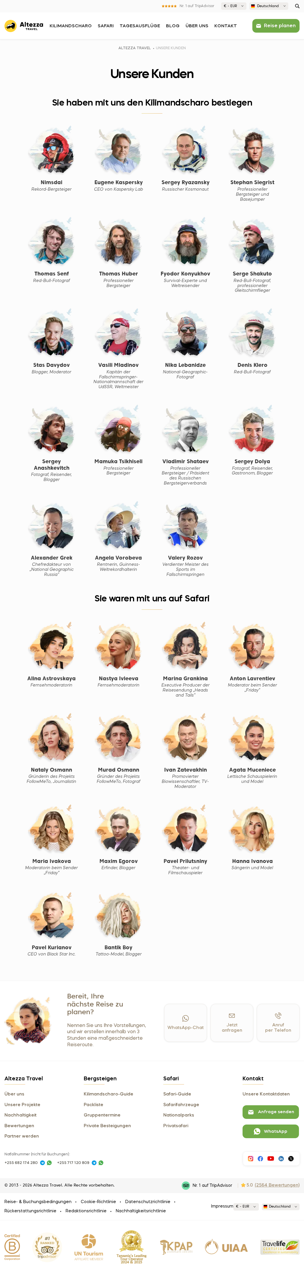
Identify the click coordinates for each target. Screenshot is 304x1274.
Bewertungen (19, 1126)
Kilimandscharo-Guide (108, 1094)
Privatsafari (175, 1126)
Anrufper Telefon (278, 1028)
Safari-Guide (177, 1094)
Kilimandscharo (71, 26)
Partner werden (21, 1136)
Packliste (93, 1105)
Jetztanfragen (232, 1028)
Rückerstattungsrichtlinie (30, 1211)
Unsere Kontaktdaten (266, 1094)
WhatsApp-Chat (185, 1028)
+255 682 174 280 (21, 1163)
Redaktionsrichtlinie (86, 1211)
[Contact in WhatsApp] (49, 1162)
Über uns (197, 26)
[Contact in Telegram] (42, 1162)
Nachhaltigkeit (20, 1115)
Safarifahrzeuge (181, 1105)
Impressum (222, 1206)
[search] (297, 6)
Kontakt (225, 26)
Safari (106, 26)
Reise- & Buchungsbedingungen (38, 1202)
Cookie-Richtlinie (98, 1202)
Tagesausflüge (140, 26)
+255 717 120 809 (73, 1163)
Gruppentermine (102, 1115)
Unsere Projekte (22, 1105)
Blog (173, 26)
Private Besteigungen (107, 1126)
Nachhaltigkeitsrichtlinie (141, 1211)
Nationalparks (178, 1115)
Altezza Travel (134, 48)
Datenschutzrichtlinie (147, 1202)
